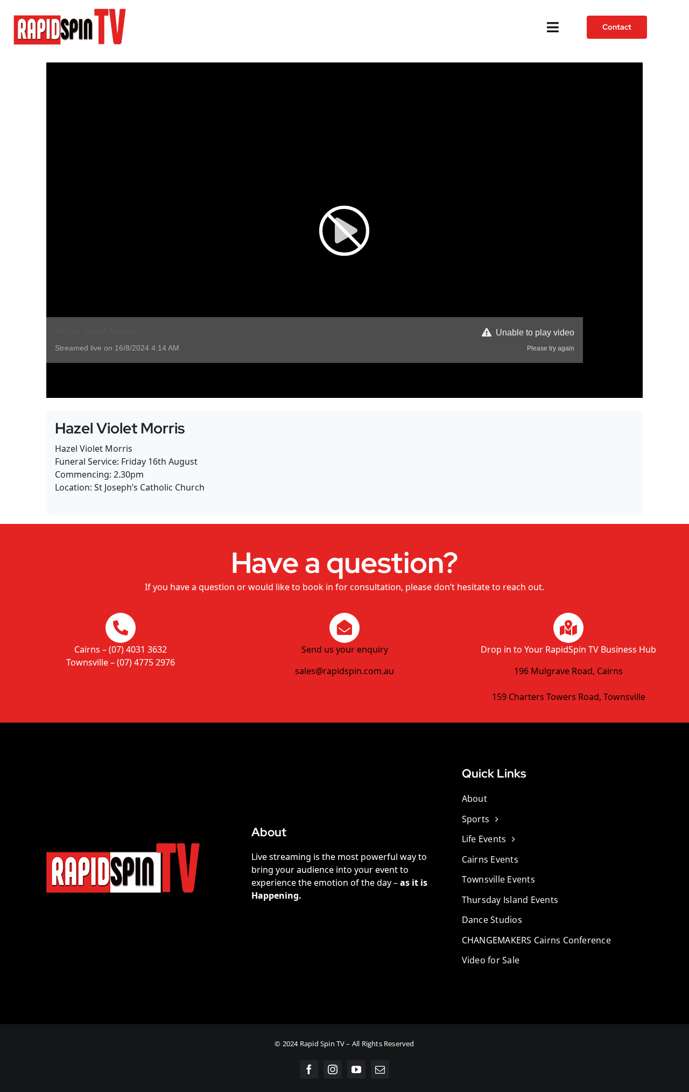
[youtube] (356, 1069)
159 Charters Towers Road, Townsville (568, 697)
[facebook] (309, 1069)
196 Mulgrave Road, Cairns (568, 671)
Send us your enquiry (344, 649)
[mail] (380, 1069)
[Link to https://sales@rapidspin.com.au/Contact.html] (344, 628)
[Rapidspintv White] (69, 10)
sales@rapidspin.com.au (344, 671)
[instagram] (333, 1069)
